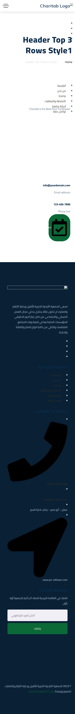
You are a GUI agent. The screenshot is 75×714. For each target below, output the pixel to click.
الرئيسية (57, 375)
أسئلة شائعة (54, 395)
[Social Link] (62, 341)
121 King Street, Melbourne (51, 126)
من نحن (56, 380)
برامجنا (57, 385)
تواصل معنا (54, 400)
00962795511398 (57, 484)
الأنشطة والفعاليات (50, 390)
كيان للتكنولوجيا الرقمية (41, 691)
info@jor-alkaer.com (56, 499)
